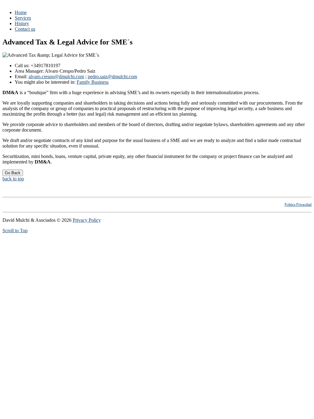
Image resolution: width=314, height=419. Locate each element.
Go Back (13, 173)
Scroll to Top (15, 230)
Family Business (93, 82)
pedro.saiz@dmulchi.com (112, 76)
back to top (13, 178)
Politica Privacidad (298, 204)
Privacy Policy (87, 220)
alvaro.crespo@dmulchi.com (56, 76)
